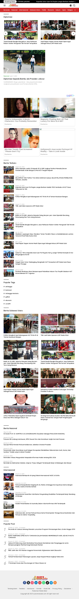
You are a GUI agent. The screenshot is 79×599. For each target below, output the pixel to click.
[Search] (74, 5)
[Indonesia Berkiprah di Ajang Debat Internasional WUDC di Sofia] (9, 477)
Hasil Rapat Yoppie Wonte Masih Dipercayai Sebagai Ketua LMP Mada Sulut (56, 42)
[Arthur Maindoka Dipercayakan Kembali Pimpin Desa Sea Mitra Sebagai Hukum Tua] (21, 404)
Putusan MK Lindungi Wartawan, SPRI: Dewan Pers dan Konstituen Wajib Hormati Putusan (34, 439)
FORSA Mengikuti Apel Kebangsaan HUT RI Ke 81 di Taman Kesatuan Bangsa (41, 197)
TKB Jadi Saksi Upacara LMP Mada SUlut (29, 206)
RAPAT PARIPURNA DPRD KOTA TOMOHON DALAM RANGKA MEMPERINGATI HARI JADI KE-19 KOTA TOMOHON (41, 536)
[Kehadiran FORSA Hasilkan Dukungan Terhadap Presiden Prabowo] (58, 378)
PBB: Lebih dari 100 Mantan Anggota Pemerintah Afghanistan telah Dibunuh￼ (34, 550)
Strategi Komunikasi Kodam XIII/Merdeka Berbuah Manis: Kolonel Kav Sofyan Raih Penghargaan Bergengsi (58, 417)
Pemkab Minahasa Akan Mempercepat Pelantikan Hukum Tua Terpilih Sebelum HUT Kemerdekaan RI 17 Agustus (43, 272)
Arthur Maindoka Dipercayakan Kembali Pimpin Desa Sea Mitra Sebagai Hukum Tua (20, 417)
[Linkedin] (36, 583)
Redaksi (22, 589)
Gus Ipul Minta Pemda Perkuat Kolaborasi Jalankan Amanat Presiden (27, 445)
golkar (7, 297)
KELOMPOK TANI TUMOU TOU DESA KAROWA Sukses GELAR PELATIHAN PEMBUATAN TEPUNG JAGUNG (43, 179)
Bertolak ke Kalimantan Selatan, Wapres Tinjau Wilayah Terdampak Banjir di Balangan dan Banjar (37, 463)
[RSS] (55, 583)
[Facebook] (24, 583)
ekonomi (8, 300)
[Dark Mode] (71, 5)
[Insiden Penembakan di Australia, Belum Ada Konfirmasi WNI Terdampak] (9, 505)
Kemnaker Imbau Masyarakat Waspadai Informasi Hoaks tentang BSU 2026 (30, 457)
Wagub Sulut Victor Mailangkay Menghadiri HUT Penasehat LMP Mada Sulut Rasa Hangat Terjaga (43, 263)
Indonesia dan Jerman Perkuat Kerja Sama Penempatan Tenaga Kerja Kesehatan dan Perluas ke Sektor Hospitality (45, 514)
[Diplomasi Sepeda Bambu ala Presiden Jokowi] (24, 61)
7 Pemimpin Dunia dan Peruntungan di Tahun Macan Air (27, 563)
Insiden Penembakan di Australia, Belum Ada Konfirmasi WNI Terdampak (40, 503)
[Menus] (5, 5)
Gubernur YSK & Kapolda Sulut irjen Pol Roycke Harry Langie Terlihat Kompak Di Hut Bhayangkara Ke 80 (44, 254)
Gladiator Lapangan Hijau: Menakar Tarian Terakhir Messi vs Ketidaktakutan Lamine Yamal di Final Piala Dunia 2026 (44, 235)
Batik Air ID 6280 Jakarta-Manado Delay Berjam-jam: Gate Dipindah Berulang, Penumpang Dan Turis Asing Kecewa (42, 216)
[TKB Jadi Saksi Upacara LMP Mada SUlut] (9, 207)
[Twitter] (28, 583)
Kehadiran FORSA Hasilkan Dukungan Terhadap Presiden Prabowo (57, 390)
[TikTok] (47, 582)
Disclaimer (67, 589)
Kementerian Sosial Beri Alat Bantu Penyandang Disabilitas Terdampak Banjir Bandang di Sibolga (45, 495)
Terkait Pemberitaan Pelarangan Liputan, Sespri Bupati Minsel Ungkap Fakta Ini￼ (36, 557)
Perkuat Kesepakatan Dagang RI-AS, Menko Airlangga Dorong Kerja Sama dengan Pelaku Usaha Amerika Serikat (44, 486)
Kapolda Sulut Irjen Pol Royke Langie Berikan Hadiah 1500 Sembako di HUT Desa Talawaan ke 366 (43, 188)
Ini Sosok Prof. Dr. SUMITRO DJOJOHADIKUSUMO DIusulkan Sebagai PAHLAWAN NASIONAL (34, 434)
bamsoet (8, 290)
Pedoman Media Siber (39, 591)
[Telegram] (51, 582)
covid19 (7, 304)
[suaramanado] (13, 5)
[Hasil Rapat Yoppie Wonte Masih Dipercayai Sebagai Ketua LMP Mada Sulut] (58, 30)
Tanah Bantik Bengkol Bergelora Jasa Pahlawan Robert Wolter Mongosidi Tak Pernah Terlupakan (20, 42)
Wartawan (30, 589)
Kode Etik (47, 589)
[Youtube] (39, 583)
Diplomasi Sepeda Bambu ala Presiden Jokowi (24, 79)
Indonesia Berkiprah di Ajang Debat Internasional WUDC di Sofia (37, 475)
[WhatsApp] (43, 583)
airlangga (8, 287)
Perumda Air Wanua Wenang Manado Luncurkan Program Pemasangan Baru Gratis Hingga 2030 (41, 529)
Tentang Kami (12, 589)
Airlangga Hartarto (12, 293)
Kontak (39, 589)
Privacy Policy (57, 589)
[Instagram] (32, 583)
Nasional (6, 76)
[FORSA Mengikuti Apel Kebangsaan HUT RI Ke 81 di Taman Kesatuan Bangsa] (9, 198)
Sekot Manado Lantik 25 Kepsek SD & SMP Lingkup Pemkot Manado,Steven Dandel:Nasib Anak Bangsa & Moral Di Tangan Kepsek (41, 169)
